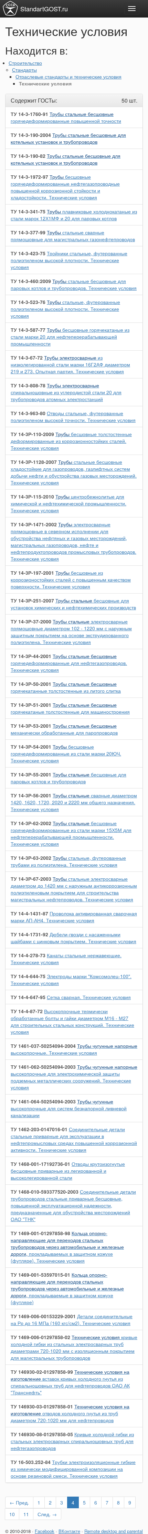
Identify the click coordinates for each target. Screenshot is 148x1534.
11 (26, 1514)
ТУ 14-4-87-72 (27, 1011)
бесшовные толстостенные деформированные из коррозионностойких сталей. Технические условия (71, 441)
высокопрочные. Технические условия (74, 1049)
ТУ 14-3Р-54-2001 (31, 746)
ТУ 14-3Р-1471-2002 (34, 524)
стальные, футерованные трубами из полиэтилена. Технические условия (68, 861)
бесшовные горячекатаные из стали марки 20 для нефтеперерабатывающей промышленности (70, 336)
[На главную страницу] (10, 8)
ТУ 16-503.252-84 (31, 1462)
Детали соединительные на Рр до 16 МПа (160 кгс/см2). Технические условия (72, 1319)
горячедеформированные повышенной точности (66, 117)
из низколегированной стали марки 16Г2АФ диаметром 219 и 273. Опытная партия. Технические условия (70, 364)
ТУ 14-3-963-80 (28, 413)
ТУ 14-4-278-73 (28, 955)
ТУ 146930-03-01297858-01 (42, 1406)
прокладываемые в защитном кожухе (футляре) (67, 1288)
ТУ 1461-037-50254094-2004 (43, 1045)
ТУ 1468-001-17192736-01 (40, 1163)
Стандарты (24, 69)
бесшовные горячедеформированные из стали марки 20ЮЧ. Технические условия (66, 753)
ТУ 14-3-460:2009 (31, 281)
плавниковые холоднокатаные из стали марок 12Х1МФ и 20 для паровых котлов (74, 215)
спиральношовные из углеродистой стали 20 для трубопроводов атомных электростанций (66, 392)
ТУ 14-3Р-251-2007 (32, 600)
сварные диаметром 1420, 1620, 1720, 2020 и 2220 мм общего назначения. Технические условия (74, 802)
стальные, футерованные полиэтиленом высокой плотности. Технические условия (65, 308)
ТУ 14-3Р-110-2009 (32, 434)
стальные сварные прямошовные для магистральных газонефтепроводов (73, 236)
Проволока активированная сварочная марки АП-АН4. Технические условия (74, 917)
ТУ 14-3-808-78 (28, 385)
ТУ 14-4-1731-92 (29, 934)
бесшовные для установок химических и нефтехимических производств (73, 604)
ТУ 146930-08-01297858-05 (42, 1434)
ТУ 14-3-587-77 (28, 329)
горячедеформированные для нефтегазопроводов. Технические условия (69, 663)
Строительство (25, 62)
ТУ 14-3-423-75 (28, 253)
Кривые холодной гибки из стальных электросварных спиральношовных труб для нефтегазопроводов (72, 1441)
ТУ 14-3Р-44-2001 (31, 656)
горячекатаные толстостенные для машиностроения (70, 708)
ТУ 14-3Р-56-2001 (31, 795)
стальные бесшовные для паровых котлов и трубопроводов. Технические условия (74, 284)
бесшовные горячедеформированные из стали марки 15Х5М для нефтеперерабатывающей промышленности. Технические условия (71, 833)
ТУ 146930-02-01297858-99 (42, 1371)
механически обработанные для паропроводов (64, 729)
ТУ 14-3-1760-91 (29, 113)
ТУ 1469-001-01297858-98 (40, 1233)
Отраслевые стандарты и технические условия (68, 76)
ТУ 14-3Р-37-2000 (31, 621)
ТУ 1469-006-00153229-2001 (43, 1316)
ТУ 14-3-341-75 (28, 211)
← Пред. (19, 1502)
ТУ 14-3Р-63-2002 (31, 857)
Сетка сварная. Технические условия (89, 997)
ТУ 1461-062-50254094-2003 (43, 1066)
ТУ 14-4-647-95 (28, 997)
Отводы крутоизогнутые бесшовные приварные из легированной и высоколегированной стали (68, 1170)
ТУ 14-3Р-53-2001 (31, 725)
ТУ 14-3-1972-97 (29, 176)
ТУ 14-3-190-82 (28, 155)
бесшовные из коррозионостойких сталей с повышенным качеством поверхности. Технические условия (71, 579)
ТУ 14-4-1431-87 (29, 913)
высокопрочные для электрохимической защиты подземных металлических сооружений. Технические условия (74, 1077)
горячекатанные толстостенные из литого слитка (66, 687)
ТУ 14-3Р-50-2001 (31, 683)
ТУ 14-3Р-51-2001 (31, 704)
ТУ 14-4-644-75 (28, 976)
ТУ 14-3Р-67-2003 (31, 878)
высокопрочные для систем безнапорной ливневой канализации (69, 1108)
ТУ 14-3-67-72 (27, 357)
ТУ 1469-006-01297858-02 (40, 1337)
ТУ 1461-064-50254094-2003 (43, 1101)
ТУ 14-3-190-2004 (31, 134)
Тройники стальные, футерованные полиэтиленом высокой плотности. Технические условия (69, 260)
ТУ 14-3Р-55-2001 (31, 774)
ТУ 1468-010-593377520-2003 (44, 1191)
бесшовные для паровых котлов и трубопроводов (68, 778)
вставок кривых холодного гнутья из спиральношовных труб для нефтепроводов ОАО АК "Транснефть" (70, 1382)
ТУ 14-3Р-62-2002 (31, 823)
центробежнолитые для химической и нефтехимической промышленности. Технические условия (68, 503)
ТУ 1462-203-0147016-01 (39, 1129)
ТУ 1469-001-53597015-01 (40, 1274)
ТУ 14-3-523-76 (28, 301)
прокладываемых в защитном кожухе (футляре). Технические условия (67, 1247)
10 (12, 1514)
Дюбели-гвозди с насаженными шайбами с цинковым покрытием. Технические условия (73, 938)
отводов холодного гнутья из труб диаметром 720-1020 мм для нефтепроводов (70, 1413)
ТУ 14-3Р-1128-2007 (34, 461)
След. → (47, 1514)
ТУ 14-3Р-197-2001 (32, 572)
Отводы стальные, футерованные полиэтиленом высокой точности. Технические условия (73, 416)
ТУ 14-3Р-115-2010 (32, 496)
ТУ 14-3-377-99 (28, 232)
